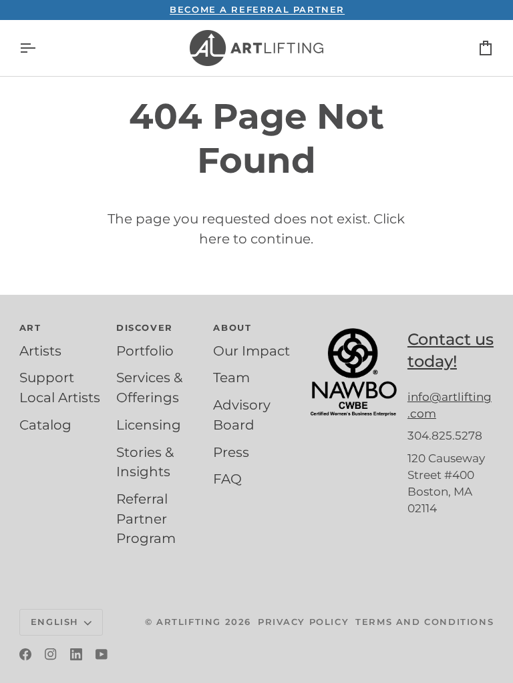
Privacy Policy (303, 621)
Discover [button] (144, 327)
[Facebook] (25, 654)
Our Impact (251, 351)
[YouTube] (102, 654)
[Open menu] (39, 48)
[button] (354, 324)
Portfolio (145, 351)
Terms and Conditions (424, 621)
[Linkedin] (76, 654)
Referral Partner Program (146, 518)
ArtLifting (188, 621)
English (55, 621)
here (214, 239)
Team (231, 378)
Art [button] (30, 327)
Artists (40, 351)
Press (231, 452)
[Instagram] (51, 654)
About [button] (232, 327)
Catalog (45, 425)
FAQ (227, 479)
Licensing (148, 425)
